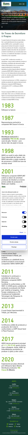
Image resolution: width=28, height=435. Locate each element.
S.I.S (4, 345)
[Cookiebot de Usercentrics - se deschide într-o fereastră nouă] (20, 187)
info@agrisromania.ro (16, 410)
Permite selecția (14, 242)
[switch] (24, 217)
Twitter (18, 424)
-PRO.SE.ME (11, 345)
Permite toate (14, 237)
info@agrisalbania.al (16, 418)
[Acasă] (6, 4)
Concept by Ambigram (6, 432)
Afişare (21, 232)
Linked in (10, 426)
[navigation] (22, 4)
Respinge (14, 247)
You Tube (18, 426)
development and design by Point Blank (18, 432)
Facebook (11, 424)
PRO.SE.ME (15, 139)
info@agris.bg (16, 403)
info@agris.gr (16, 387)
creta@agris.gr (15, 395)
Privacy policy (14, 430)
